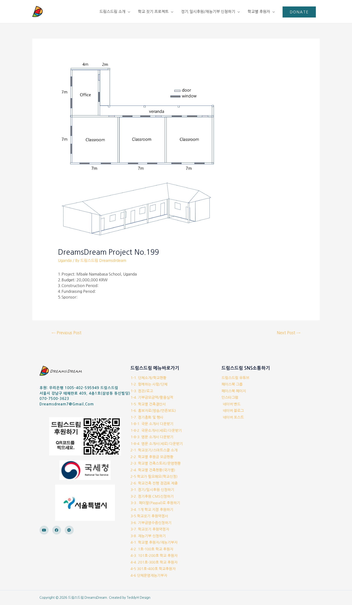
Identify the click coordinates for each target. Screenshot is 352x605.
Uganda (65, 260)
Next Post (288, 333)
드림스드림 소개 (112, 11)
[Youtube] (44, 530)
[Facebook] (56, 530)
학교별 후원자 (259, 11)
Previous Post (66, 333)
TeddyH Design (138, 597)
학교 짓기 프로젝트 (153, 11)
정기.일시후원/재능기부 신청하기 (208, 11)
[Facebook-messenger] (69, 530)
